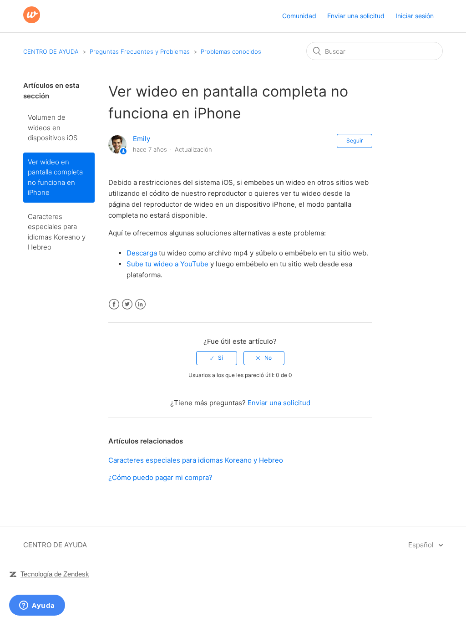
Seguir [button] (354, 140)
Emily (141, 138)
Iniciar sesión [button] (414, 16)
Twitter (127, 304)
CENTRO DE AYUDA (51, 51)
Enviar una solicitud (356, 16)
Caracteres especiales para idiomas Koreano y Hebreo (57, 232)
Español (421, 544)
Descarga (142, 253)
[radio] (216, 358)
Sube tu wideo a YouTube (167, 264)
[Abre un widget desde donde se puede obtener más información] (37, 606)
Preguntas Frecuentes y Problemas (140, 51)
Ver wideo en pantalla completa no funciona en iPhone (55, 177)
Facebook (114, 304)
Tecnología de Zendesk (54, 574)
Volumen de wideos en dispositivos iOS (52, 127)
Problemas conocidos (231, 51)
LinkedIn (140, 304)
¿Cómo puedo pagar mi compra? (160, 477)
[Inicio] (31, 20)
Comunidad (299, 16)
